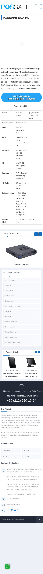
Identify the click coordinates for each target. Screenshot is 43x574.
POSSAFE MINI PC (21, 265)
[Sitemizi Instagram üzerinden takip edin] (11, 509)
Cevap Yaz (22, 557)
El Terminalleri (12, 370)
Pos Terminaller (31, 370)
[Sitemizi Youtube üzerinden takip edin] (14, 509)
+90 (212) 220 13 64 (21, 400)
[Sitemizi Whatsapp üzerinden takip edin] (17, 509)
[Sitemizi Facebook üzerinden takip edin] (8, 509)
